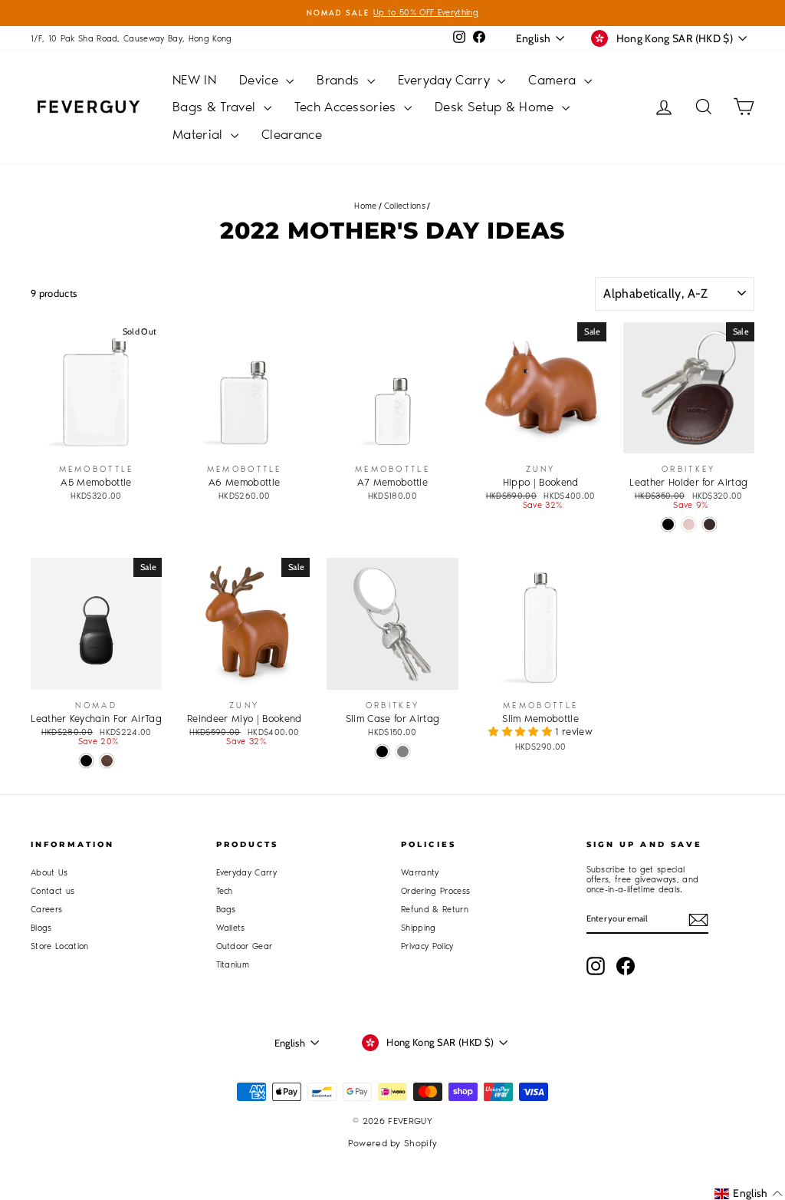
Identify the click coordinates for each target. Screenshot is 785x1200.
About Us (49, 873)
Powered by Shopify (393, 1143)
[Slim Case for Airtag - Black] (382, 751)
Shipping (418, 928)
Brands (340, 79)
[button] (521, 731)
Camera (554, 79)
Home (365, 206)
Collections (405, 206)
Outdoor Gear (244, 946)
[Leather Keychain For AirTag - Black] (86, 760)
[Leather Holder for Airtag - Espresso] (709, 524)
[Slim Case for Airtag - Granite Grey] (403, 751)
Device (260, 79)
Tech (224, 891)
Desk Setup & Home (496, 106)
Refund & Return (434, 910)
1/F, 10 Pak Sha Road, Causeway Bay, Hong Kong (131, 39)
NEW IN (194, 79)
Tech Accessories (347, 106)
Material (199, 134)
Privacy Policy (427, 946)
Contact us (52, 891)
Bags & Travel (216, 106)
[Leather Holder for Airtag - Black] (668, 524)
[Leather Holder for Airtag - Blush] (689, 524)
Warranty (420, 873)
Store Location (60, 946)
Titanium (233, 965)
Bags (226, 910)
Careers (46, 910)
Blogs (41, 928)
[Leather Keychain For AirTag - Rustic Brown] (107, 760)
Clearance (291, 134)
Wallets (230, 928)
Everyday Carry (446, 79)
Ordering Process (435, 891)
